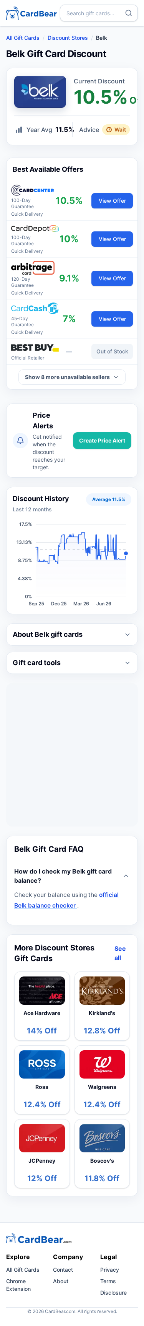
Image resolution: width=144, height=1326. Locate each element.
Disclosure (113, 1292)
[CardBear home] (31, 13)
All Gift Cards (23, 37)
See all (120, 953)
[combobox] (99, 13)
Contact (63, 1269)
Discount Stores (68, 37)
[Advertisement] (72, 755)
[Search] (128, 13)
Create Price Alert (102, 440)
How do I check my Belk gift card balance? (63, 875)
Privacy (109, 1269)
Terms (108, 1281)
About (60, 1281)
